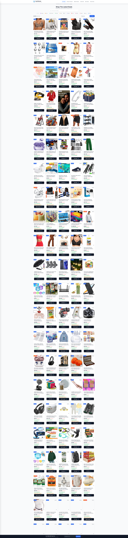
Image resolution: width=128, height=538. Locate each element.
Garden (57, 13)
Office (90, 13)
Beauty (77, 13)
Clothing (42, 13)
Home (47, 13)
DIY (64, 13)
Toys (73, 13)
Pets (61, 13)
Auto (85, 13)
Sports (69, 13)
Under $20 (82, 1)
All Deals (63, 1)
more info (43, 40)
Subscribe (78, 536)
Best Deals (87, 1)
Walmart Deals (76, 1)
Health (81, 13)
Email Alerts (92, 1)
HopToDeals (38, 1)
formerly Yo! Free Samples (38, 2)
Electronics (51, 13)
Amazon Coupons (70, 1)
